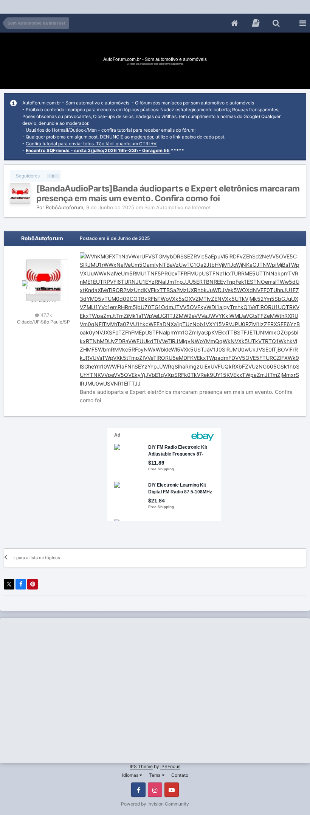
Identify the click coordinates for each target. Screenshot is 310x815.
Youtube (171, 789)
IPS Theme (141, 766)
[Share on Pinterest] (32, 584)
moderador (77, 123)
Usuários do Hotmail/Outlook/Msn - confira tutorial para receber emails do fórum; (110, 130)
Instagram (155, 789)
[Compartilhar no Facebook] (21, 584)
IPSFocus (170, 766)
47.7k (45, 315)
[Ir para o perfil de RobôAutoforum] (20, 194)
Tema (155, 775)
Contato (179, 775)
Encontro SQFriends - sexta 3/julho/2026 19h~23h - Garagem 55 (98, 150)
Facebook (138, 789)
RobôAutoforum (64, 207)
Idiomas (131, 775)
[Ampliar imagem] (190, 319)
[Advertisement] (137, 5)
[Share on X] (9, 584)
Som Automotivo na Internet (177, 207)
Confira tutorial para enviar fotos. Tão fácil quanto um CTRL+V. (91, 143)
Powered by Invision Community (155, 804)
